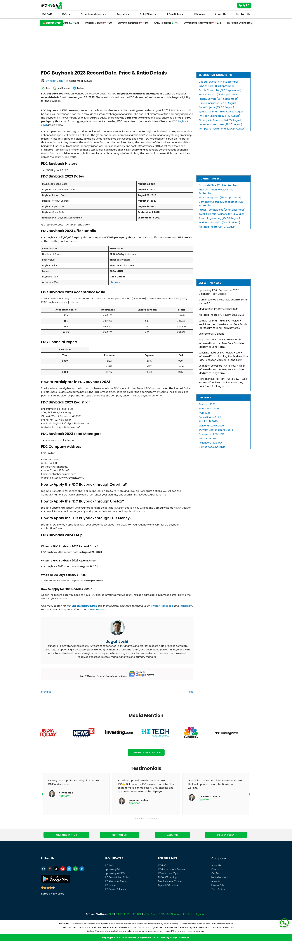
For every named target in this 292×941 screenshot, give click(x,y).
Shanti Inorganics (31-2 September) (220, 197)
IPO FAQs (163, 865)
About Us (216, 865)
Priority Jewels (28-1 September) (218, 99)
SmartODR (157, 914)
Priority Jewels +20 (70, 23)
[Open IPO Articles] (182, 14)
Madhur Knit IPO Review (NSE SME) (219, 309)
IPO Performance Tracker (171, 869)
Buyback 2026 (207, 404)
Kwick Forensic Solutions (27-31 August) (222, 214)
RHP (126, 914)
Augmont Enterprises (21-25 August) (220, 124)
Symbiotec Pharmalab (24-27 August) (222, 111)
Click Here (115, 282)
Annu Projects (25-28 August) (216, 107)
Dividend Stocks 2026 (211, 425)
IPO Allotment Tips (168, 873)
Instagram (186, 606)
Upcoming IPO (112, 869)
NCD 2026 (204, 413)
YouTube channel (97, 609)
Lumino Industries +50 (105, 23)
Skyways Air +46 (248, 23)
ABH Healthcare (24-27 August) (218, 227)
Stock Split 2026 (208, 421)
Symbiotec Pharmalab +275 (174, 23)
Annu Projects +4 (138, 23)
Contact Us (217, 869)
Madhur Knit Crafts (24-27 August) (219, 222)
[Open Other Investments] (106, 14)
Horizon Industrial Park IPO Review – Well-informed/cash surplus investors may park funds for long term (223, 382)
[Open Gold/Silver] (155, 14)
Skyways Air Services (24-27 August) (220, 120)
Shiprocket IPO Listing (211, 334)
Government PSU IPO (211, 434)
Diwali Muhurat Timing (170, 881)
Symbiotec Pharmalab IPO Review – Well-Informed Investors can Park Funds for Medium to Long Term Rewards (223, 324)
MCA (146, 914)
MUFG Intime (173, 914)
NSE (133, 914)
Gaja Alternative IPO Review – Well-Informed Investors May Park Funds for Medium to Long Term (222, 343)
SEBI (111, 914)
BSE (139, 914)
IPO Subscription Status (117, 877)
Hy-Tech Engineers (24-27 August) (219, 116)
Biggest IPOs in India (168, 885)
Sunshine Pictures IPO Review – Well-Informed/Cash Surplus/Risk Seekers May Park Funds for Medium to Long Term (223, 356)
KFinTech (188, 914)
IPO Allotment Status (116, 881)
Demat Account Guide (212, 447)
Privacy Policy (218, 885)
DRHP (119, 914)
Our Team (216, 873)
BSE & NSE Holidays (167, 877)
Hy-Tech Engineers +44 (215, 23)
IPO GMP (109, 865)
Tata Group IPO (208, 438)
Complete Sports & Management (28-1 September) (222, 203)
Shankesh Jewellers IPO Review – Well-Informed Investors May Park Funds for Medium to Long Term (222, 369)
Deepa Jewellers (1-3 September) (219, 81)
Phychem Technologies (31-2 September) (216, 191)
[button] (42, 732)
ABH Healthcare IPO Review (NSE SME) (221, 315)
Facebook (167, 606)
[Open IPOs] (69, 14)
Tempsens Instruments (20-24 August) (222, 128)
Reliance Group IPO (210, 442)
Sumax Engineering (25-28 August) (219, 218)
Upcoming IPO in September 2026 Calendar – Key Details (219, 292)
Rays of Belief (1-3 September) (217, 86)
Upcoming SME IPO (115, 873)
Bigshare (201, 914)
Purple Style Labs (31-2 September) (220, 90)
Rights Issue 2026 (209, 408)
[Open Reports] (128, 14)
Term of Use (218, 889)
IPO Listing (110, 885)
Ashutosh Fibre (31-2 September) (219, 185)
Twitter (155, 606)
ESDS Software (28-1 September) (218, 94)
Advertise (216, 881)
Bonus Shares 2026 (210, 417)
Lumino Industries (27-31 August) (218, 103)
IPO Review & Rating (115, 889)
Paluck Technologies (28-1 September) (222, 209)
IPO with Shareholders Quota (216, 430)
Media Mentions (219, 877)
